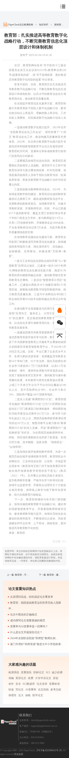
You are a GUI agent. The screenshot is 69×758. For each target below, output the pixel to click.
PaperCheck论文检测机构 (20, 24)
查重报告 (26, 672)
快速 (11, 689)
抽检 (28, 695)
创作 (11, 683)
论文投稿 (43, 689)
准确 (11, 678)
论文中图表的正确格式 (23, 614)
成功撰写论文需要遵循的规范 (27, 620)
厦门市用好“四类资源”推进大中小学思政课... (36, 644)
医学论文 (37, 695)
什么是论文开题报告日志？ (26, 632)
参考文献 (55, 689)
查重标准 (54, 683)
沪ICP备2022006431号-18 (49, 750)
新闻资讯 (58, 24)
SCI (48, 672)
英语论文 (21, 678)
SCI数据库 (29, 683)
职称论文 (38, 672)
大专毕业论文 (43, 678)
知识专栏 (43, 24)
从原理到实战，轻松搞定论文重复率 (31, 596)
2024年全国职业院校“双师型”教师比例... (34, 638)
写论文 (20, 689)
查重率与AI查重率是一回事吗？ (29, 626)
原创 (55, 678)
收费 (30, 678)
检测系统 (13, 672)
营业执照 (18, 754)
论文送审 (42, 683)
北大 (21, 695)
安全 (18, 683)
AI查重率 (30, 689)
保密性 (12, 695)
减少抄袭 (57, 672)
